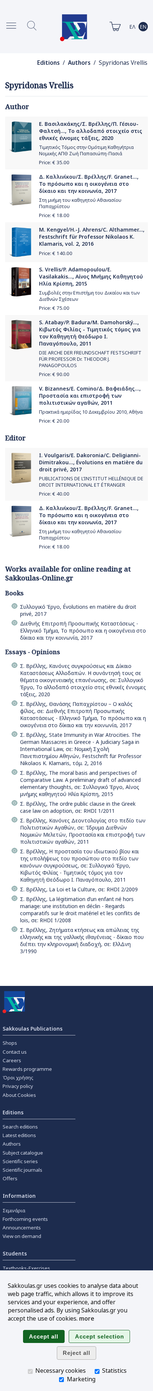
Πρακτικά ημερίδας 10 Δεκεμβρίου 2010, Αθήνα (91, 412)
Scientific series (20, 1161)
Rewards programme (27, 1069)
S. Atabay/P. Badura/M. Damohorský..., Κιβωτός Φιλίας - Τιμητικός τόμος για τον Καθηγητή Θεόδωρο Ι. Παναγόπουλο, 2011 (90, 333)
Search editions (20, 1126)
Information (19, 1195)
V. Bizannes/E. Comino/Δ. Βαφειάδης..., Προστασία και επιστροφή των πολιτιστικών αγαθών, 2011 (90, 395)
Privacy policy (18, 1086)
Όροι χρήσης (18, 1077)
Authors (79, 63)
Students (15, 1253)
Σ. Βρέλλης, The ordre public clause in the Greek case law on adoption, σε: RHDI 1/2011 (78, 807)
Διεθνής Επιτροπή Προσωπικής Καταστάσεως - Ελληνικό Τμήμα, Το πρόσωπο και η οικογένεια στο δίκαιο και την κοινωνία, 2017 (83, 630)
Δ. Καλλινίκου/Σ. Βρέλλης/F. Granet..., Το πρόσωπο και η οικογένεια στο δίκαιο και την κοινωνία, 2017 (89, 183)
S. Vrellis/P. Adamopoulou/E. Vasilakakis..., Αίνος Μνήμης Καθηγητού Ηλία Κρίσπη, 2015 (91, 276)
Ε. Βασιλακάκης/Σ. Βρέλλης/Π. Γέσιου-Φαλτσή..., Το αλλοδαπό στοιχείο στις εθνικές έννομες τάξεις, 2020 (90, 130)
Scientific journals (22, 1169)
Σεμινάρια (14, 1210)
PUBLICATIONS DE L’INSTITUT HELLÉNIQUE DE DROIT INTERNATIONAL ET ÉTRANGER (91, 481)
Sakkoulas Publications (32, 1028)
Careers (12, 1060)
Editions (48, 63)
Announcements (22, 1227)
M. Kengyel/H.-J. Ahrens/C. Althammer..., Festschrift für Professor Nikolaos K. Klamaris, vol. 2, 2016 (91, 236)
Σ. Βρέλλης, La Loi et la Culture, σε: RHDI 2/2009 (79, 889)
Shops (10, 1043)
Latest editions (19, 1135)
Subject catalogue (23, 1152)
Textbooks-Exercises (26, 1268)
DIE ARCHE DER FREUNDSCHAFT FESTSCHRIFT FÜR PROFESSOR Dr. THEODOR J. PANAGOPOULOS (90, 359)
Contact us (15, 1051)
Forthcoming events (25, 1219)
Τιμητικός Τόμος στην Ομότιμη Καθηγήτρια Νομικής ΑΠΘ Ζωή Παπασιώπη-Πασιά (86, 150)
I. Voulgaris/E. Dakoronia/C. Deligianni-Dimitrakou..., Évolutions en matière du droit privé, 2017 (91, 462)
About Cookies (19, 1095)
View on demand (22, 1236)
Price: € (54, 162)
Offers (10, 1178)
